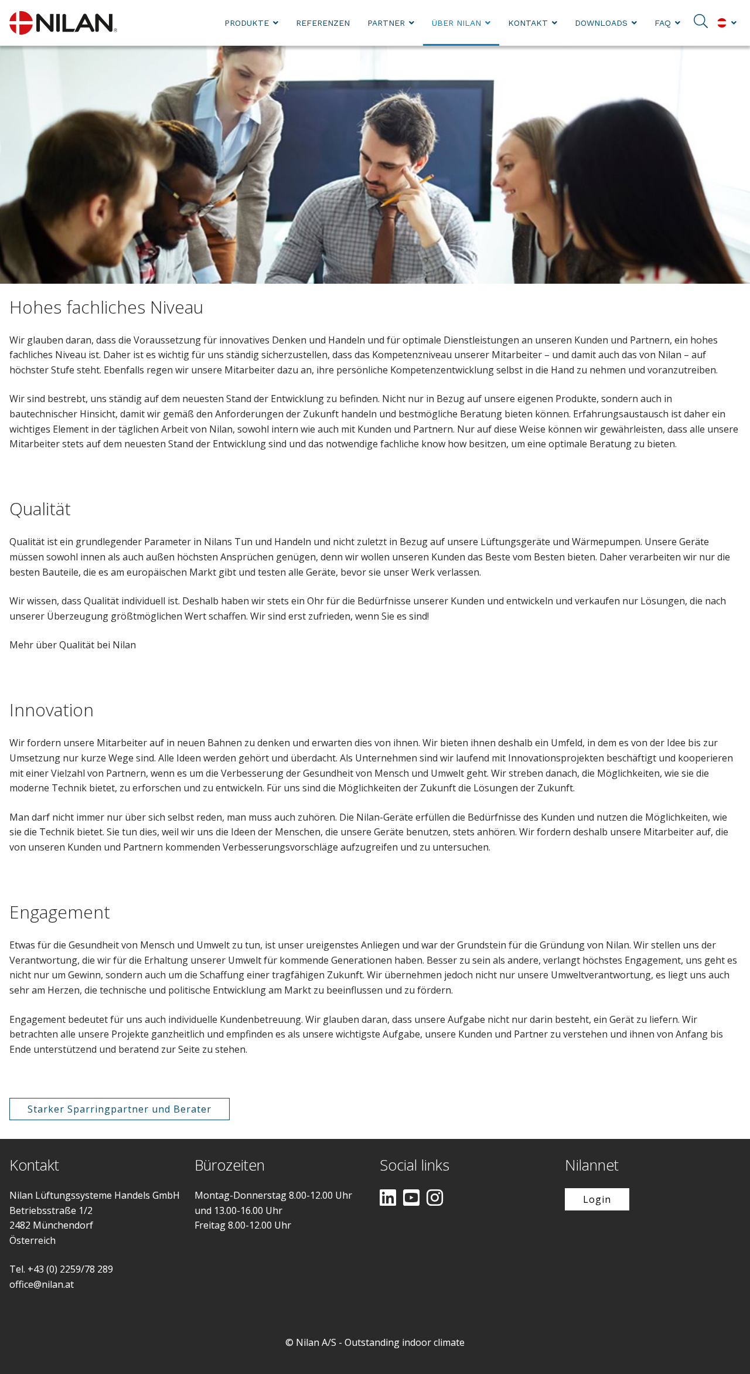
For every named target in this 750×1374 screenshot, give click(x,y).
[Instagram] (435, 1198)
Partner (386, 23)
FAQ (662, 23)
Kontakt (528, 23)
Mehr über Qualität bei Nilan (72, 644)
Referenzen (323, 23)
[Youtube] (411, 1198)
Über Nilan (456, 23)
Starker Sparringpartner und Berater (120, 1109)
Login (597, 1199)
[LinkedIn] (388, 1198)
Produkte (246, 23)
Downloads (601, 23)
